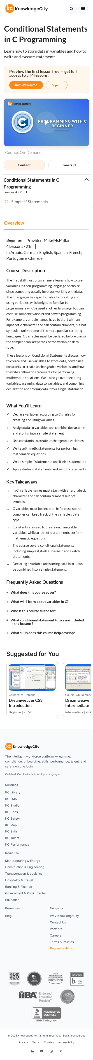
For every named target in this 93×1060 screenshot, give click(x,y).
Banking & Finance (18, 886)
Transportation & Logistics (23, 873)
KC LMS (11, 799)
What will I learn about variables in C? (39, 601)
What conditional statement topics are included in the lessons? (47, 621)
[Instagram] (51, 1051)
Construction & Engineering (24, 867)
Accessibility (66, 1042)
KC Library (13, 792)
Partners (56, 929)
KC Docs (11, 812)
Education (12, 900)
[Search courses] (72, 9)
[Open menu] (83, 8)
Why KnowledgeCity (64, 916)
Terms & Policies (62, 942)
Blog (8, 916)
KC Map (11, 825)
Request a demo (26, 85)
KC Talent (12, 838)
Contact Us (58, 922)
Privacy (23, 1042)
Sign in (56, 85)
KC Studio (12, 805)
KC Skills (11, 831)
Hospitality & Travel (19, 880)
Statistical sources (74, 1035)
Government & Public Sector (25, 893)
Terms (36, 1042)
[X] (60, 1051)
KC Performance (17, 844)
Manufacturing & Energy (22, 860)
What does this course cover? (33, 592)
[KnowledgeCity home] (26, 8)
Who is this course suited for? (33, 611)
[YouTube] (41, 1051)
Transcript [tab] (69, 165)
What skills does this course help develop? (43, 633)
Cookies (49, 1042)
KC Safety (12, 818)
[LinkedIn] (32, 1051)
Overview (14, 222)
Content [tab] (24, 165)
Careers (55, 935)
